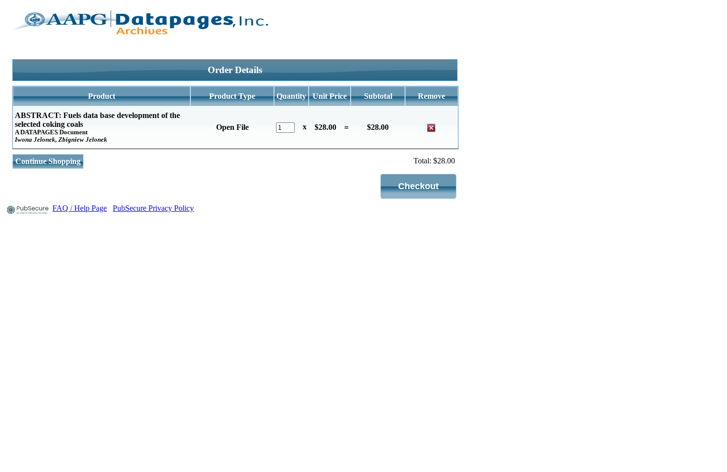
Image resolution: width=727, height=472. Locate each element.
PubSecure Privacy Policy (153, 208)
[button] (418, 186)
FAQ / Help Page (79, 208)
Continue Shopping (48, 161)
